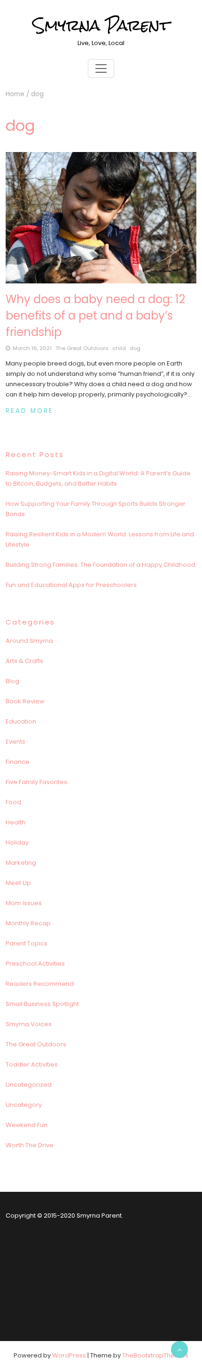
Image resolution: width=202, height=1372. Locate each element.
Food (13, 802)
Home (15, 94)
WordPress (69, 1355)
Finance (18, 761)
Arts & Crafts (24, 660)
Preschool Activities (35, 963)
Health (15, 822)
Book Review (25, 701)
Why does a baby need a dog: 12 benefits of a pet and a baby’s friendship (95, 315)
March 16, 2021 (32, 348)
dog (135, 348)
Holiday (17, 842)
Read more (30, 410)
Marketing (21, 862)
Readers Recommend (40, 983)
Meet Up (18, 882)
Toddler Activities (32, 1064)
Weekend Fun (26, 1124)
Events (15, 741)
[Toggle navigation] (101, 68)
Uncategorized (29, 1084)
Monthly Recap (28, 923)
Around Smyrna (29, 640)
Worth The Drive (30, 1145)
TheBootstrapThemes (155, 1355)
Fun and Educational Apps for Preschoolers (71, 584)
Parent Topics (26, 943)
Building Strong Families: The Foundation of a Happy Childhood (100, 564)
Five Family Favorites (36, 781)
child (119, 348)
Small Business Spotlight (42, 1003)
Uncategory (24, 1104)
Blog (12, 681)
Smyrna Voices (29, 1024)
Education (21, 721)
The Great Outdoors (82, 348)
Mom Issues (24, 903)
